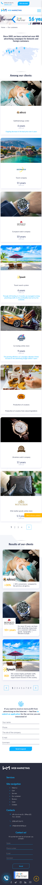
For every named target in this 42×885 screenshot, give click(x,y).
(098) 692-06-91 (8, 3)
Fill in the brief (23, 3)
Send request (21, 749)
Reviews (14, 799)
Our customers (16, 796)
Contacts (14, 805)
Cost (13, 790)
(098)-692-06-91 (17, 821)
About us (14, 788)
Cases (14, 802)
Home (3, 27)
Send (21, 866)
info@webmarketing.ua (19, 826)
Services (14, 793)
